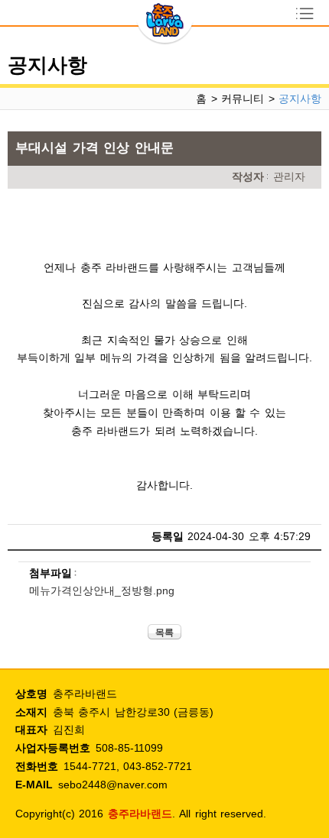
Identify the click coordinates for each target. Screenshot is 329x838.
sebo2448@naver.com (113, 784)
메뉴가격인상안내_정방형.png (101, 590)
